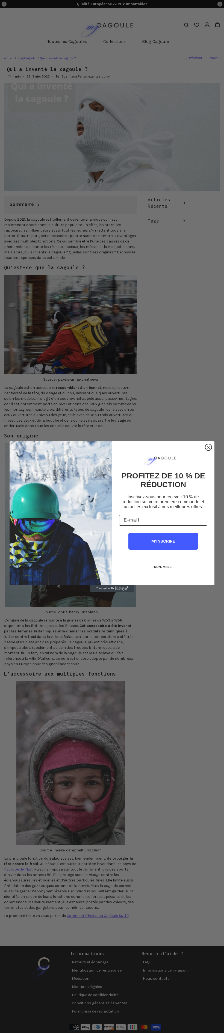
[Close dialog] (208, 447)
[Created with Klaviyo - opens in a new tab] (112, 588)
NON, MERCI (163, 567)
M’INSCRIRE (163, 541)
